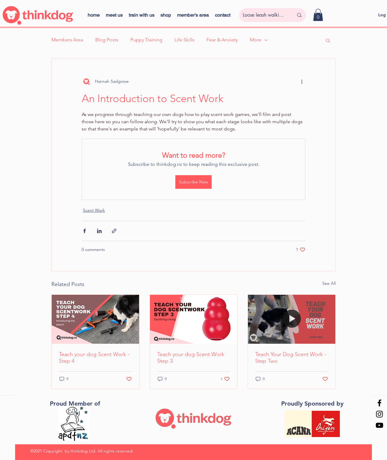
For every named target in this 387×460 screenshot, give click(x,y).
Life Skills (184, 40)
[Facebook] (379, 402)
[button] (166, 15)
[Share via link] (114, 231)
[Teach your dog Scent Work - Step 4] (95, 319)
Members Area (67, 40)
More (255, 40)
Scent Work (94, 210)
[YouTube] (379, 425)
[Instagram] (379, 414)
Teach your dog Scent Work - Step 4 (94, 357)
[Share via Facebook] (84, 231)
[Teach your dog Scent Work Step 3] (193, 319)
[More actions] (301, 81)
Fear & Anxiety (222, 40)
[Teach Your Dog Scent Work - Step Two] (291, 319)
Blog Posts (106, 40)
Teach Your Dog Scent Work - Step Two (290, 357)
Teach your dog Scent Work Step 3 (190, 357)
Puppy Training (146, 40)
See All (329, 283)
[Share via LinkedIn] (99, 231)
